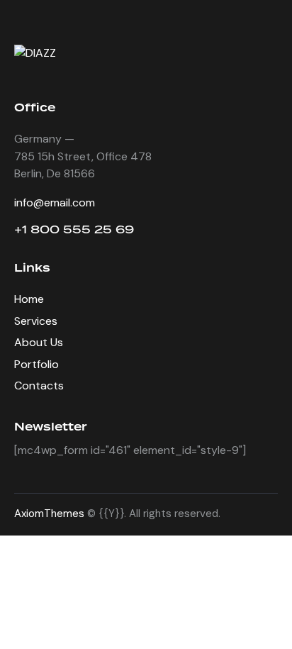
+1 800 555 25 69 (74, 229)
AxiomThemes (49, 513)
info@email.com (54, 202)
